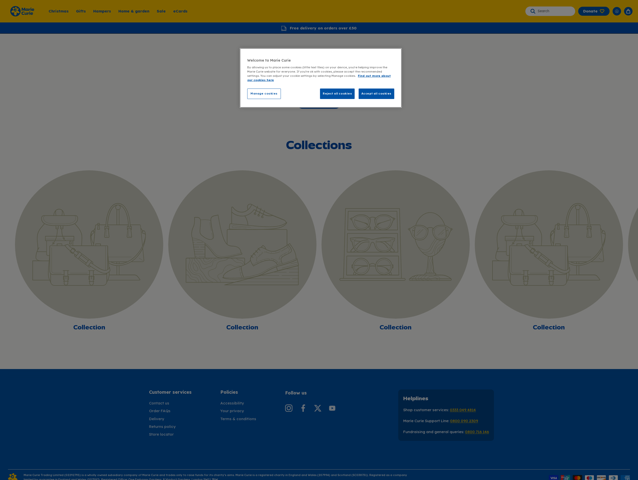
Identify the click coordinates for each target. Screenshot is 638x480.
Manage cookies (264, 93)
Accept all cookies (376, 93)
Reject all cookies (337, 93)
